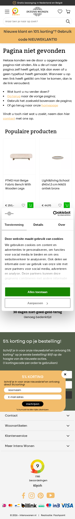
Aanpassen (35, 303)
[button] (6, 172)
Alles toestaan (37, 291)
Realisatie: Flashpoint (53, 515)
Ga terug (13, 96)
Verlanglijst (60, 11)
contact (9, 118)
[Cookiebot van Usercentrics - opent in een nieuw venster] (53, 213)
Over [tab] (61, 224)
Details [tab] (38, 224)
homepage (49, 105)
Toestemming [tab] (14, 224)
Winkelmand (68, 11)
